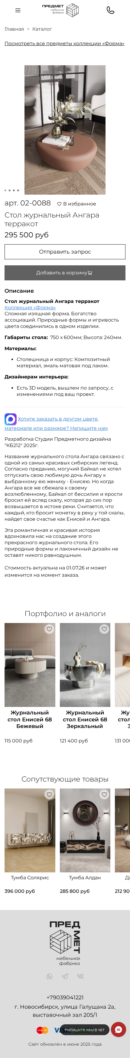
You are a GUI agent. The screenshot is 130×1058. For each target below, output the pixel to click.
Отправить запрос (65, 251)
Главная (14, 29)
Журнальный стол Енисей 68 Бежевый (30, 719)
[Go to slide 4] (18, 190)
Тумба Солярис (30, 878)
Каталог (42, 29)
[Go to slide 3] (14, 190)
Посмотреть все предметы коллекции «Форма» (65, 43)
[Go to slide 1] (5, 190)
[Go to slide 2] (10, 190)
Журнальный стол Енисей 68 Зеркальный (85, 719)
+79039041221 (65, 997)
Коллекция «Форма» (30, 307)
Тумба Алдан (85, 878)
